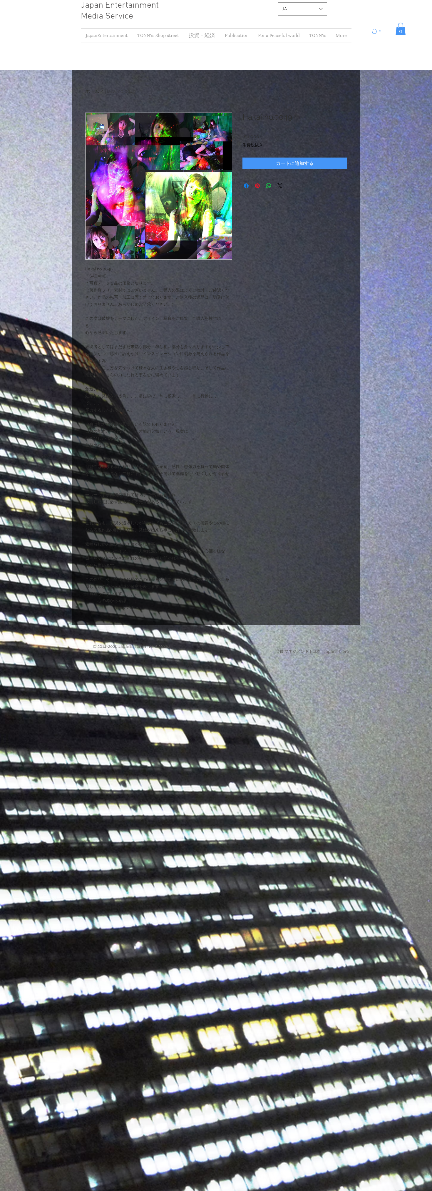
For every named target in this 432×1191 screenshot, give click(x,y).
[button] (202, 36)
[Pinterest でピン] (257, 185)
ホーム (92, 91)
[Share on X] (279, 185)
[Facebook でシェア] (246, 185)
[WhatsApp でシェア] (268, 185)
